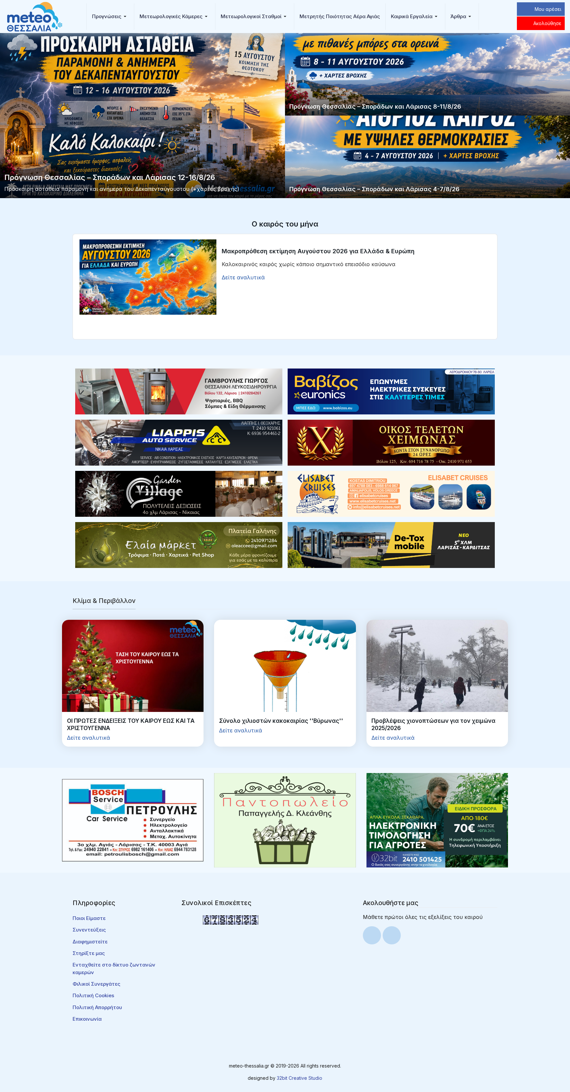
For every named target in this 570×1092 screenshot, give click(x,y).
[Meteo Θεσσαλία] (34, 16)
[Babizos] (391, 391)
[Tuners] (437, 819)
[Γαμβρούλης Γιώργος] (178, 391)
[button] (110, 16)
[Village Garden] (178, 493)
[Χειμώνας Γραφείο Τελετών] (391, 442)
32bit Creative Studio (299, 1078)
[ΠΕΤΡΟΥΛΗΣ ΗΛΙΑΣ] (133, 819)
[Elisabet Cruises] (391, 493)
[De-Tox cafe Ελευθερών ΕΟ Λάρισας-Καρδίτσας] (391, 544)
